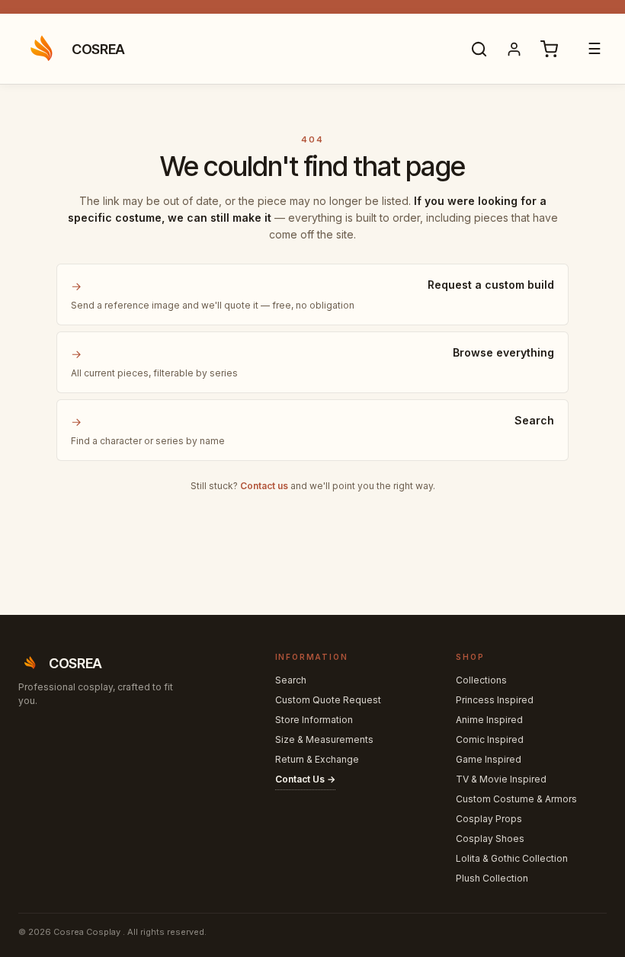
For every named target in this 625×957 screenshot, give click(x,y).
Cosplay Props (489, 818)
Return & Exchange (317, 759)
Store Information (314, 719)
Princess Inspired (495, 700)
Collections (481, 680)
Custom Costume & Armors (516, 799)
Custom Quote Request (328, 700)
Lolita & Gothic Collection (512, 858)
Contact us (264, 485)
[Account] (513, 49)
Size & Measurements (324, 739)
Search (290, 680)
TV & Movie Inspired (501, 779)
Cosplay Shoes (490, 838)
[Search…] (478, 49)
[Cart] (549, 49)
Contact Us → (305, 779)
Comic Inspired (490, 739)
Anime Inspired (489, 719)
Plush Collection (492, 878)
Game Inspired (488, 759)
